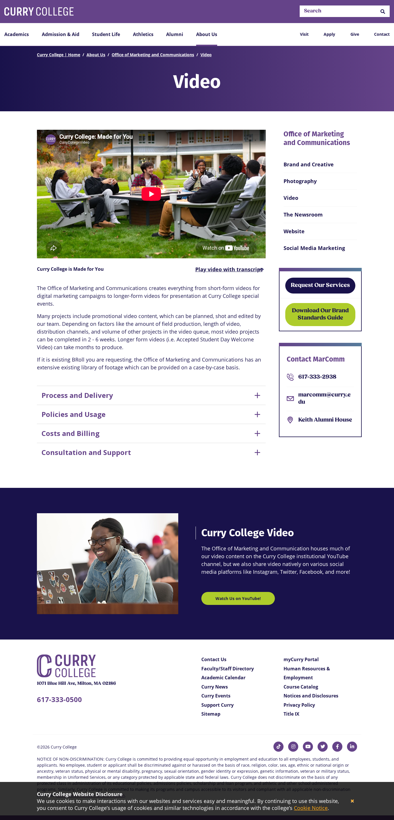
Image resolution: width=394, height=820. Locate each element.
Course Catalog (301, 687)
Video (206, 54)
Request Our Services (320, 285)
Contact (382, 34)
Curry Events (215, 696)
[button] (383, 11)
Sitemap (210, 714)
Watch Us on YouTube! (238, 598)
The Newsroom (303, 214)
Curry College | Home (58, 54)
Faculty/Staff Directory (227, 668)
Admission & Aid (60, 34)
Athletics (143, 34)
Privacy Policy (299, 705)
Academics (16, 34)
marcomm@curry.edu (324, 398)
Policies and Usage (74, 414)
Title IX (291, 714)
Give (354, 34)
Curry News (214, 687)
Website (294, 231)
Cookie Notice (311, 807)
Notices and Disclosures (311, 696)
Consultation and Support (86, 452)
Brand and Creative (309, 164)
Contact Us (213, 659)
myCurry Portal (301, 659)
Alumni (174, 34)
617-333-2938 (317, 377)
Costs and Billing (71, 433)
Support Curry (217, 705)
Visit (304, 34)
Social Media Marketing (314, 248)
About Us (206, 34)
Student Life (106, 34)
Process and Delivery (77, 395)
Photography (300, 181)
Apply (329, 34)
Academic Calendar (223, 677)
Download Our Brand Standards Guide (320, 314)
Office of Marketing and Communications (153, 54)
